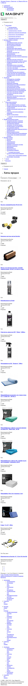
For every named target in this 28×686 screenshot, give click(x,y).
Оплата (8, 1)
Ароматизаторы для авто (15, 30)
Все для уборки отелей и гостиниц (16, 104)
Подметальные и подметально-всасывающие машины (15, 127)
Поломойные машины (13, 150)
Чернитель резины (12, 97)
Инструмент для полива (13, 157)
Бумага (9, 41)
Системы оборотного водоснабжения (17, 133)
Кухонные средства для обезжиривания (13, 53)
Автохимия (8, 25)
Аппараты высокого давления (15, 120)
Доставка (3, 1)
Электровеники (11, 141)
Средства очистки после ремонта (15, 72)
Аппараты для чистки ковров (14, 125)
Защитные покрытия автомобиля (17, 32)
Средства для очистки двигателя (15, 91)
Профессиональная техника (11, 119)
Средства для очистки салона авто (16, 96)
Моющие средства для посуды (15, 59)
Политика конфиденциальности (10, 575)
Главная (6, 169)
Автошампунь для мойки (13, 79)
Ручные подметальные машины (15, 153)
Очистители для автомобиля (16, 34)
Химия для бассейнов (12, 114)
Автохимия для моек (12, 28)
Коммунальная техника (13, 132)
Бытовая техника (8, 137)
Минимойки (10, 147)
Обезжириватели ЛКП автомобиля (16, 84)
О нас (2, 574)
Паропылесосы (11, 143)
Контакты (8, 160)
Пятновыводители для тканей (15, 65)
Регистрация (10, 9)
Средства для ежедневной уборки (16, 66)
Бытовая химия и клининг (11, 40)
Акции (7, 158)
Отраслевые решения (11, 102)
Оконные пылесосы (12, 146)
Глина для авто (11, 82)
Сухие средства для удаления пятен (16, 73)
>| (4, 570)
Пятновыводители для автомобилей (16, 90)
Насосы (9, 140)
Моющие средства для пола (14, 55)
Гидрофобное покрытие (13, 80)
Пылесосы (9, 139)
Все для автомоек (11, 103)
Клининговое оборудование (14, 48)
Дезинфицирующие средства (16, 38)
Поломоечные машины (13, 123)
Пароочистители (11, 148)
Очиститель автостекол (13, 86)
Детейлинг (6, 77)
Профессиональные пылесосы (15, 122)
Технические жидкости (14, 36)
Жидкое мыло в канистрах (14, 44)
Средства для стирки (12, 68)
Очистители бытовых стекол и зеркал (17, 61)
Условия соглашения (17, 576)
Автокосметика (12, 27)
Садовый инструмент (14, 152)
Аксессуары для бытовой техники (17, 155)
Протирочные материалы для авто (16, 89)
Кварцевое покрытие (12, 83)
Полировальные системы (13, 87)
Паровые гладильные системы (15, 144)
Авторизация (10, 8)
